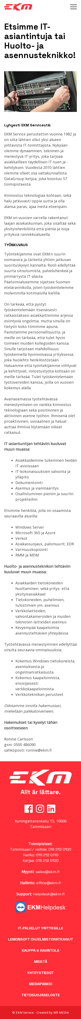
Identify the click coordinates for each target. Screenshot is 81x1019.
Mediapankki (40, 983)
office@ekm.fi (48, 882)
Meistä (40, 961)
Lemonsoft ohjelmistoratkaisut (40, 939)
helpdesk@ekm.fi (49, 894)
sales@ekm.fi (47, 871)
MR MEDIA (61, 1012)
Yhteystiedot (40, 972)
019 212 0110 (47, 855)
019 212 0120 (47, 860)
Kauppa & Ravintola (40, 950)
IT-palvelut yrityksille (40, 928)
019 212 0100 (59, 849)
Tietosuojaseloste (40, 995)
